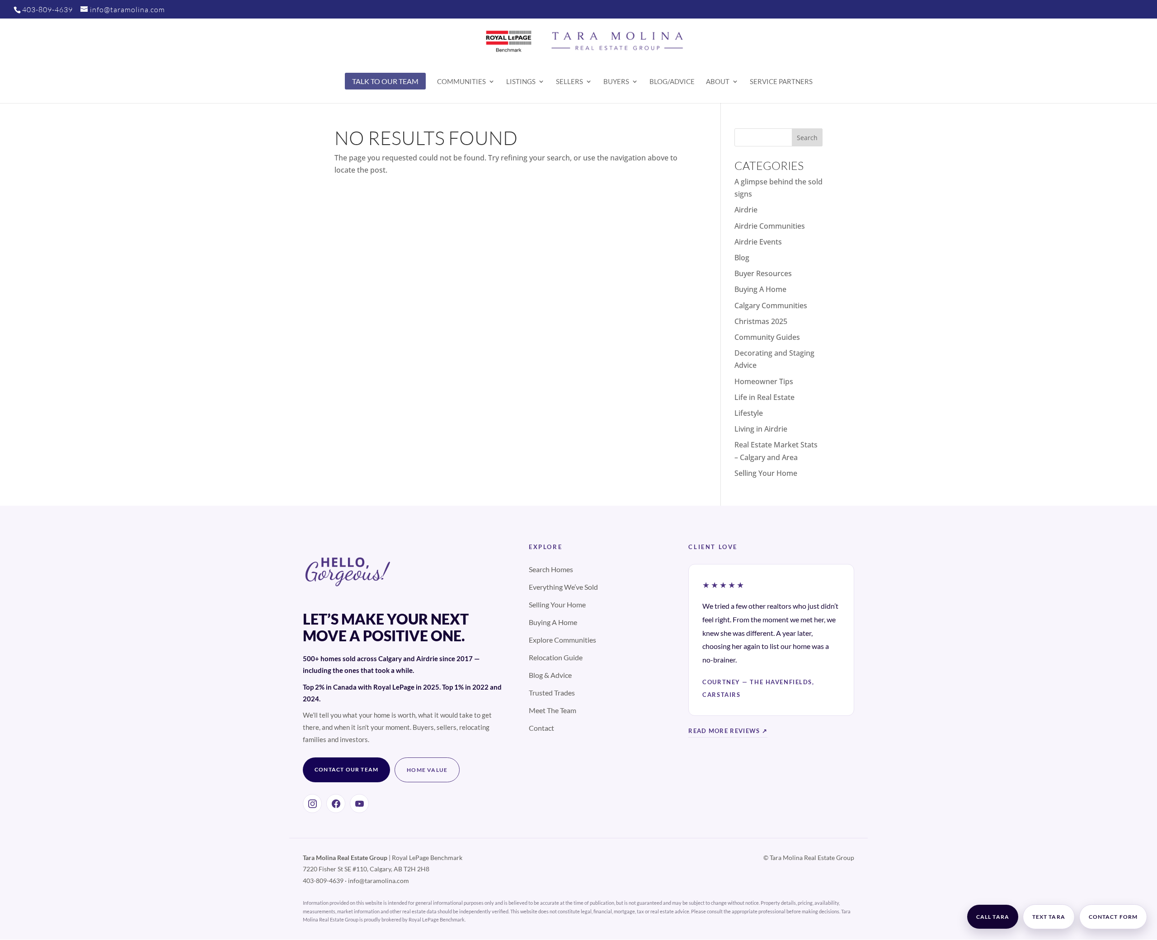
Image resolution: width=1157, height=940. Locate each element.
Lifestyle (748, 413)
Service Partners (781, 81)
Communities (461, 81)
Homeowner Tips (763, 381)
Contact (541, 728)
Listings (521, 81)
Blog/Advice (672, 81)
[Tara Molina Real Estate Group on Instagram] (312, 803)
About (717, 81)
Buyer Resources (763, 273)
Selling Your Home (765, 473)
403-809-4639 (47, 9)
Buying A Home (760, 289)
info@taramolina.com (378, 880)
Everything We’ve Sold (563, 587)
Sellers (569, 81)
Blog (741, 258)
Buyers (616, 81)
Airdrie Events (758, 242)
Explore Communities (562, 639)
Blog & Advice (550, 675)
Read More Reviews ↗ (727, 730)
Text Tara (1048, 916)
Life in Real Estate (764, 397)
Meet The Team (552, 710)
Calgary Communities (770, 305)
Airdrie (745, 210)
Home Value (427, 769)
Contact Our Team (346, 769)
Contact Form (1113, 916)
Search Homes (551, 569)
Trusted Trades (552, 692)
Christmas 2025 (760, 321)
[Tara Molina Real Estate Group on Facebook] (335, 803)
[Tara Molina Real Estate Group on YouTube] (359, 803)
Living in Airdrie (760, 429)
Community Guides (767, 337)
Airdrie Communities (769, 226)
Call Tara (992, 916)
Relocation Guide (556, 657)
